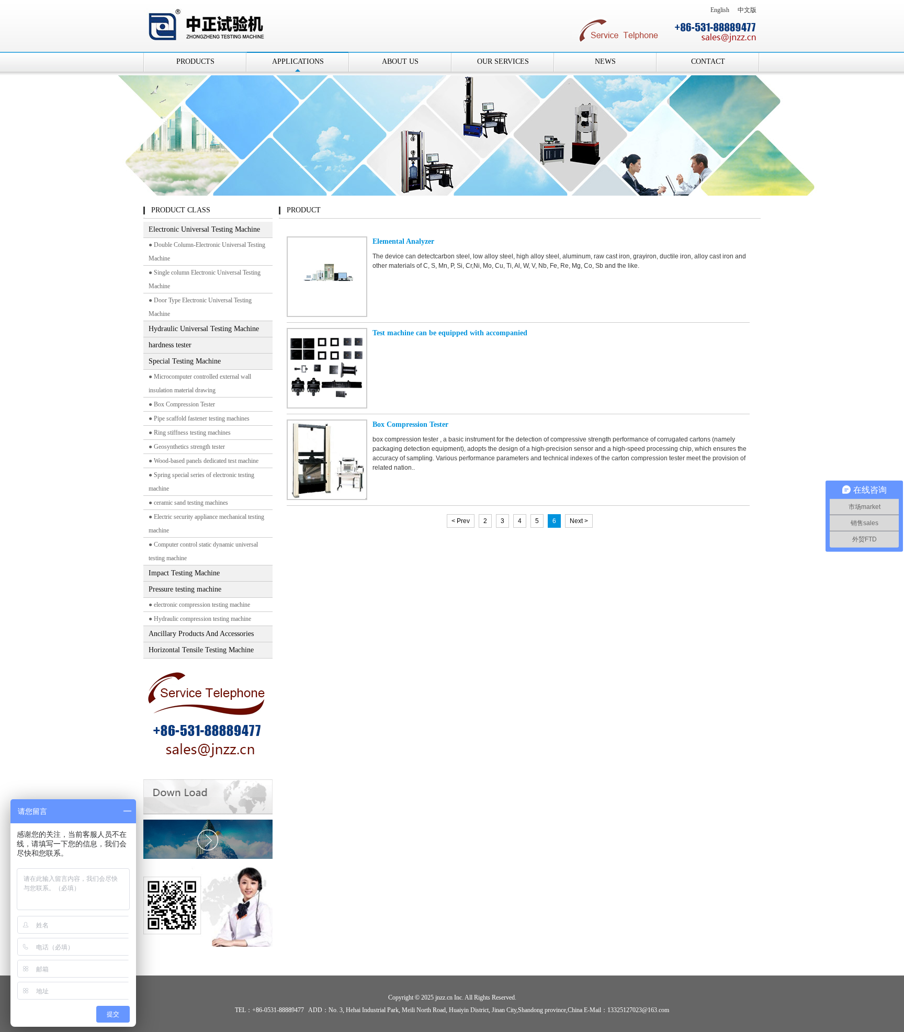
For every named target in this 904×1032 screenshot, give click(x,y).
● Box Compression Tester (182, 404)
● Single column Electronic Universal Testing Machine (205, 279)
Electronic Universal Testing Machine (204, 229)
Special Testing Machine (185, 361)
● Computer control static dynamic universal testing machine (203, 551)
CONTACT (708, 61)
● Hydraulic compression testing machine (200, 618)
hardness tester (170, 345)
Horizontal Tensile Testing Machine (201, 650)
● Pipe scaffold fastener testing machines (199, 418)
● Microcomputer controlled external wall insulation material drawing (200, 383)
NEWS (605, 61)
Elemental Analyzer (403, 241)
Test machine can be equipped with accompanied (449, 333)
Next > (579, 521)
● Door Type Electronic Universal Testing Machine (200, 307)
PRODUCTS (195, 61)
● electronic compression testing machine (199, 604)
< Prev (460, 521)
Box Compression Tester (410, 424)
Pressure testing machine (185, 589)
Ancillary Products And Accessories (201, 634)
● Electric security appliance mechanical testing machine (206, 523)
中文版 (747, 10)
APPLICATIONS (298, 61)
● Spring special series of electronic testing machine (201, 481)
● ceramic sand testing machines (188, 502)
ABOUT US (400, 61)
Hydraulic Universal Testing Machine (204, 329)
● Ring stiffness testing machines (190, 432)
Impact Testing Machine (184, 573)
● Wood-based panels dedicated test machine (203, 460)
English (719, 10)
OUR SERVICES (503, 61)
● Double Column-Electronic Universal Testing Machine (207, 251)
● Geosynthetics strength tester (187, 446)
